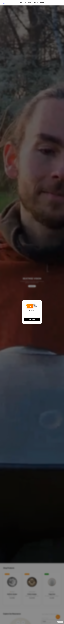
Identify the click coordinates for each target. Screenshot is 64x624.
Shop (21, 2)
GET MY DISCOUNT (32, 319)
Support (42, 2)
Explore (36, 2)
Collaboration (28, 2)
